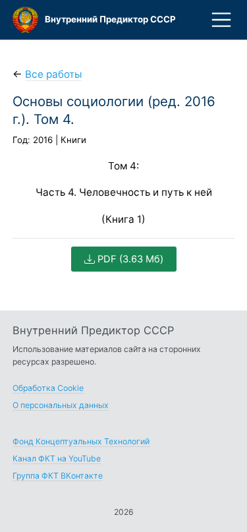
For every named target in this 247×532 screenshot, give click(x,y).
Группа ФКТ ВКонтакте (58, 476)
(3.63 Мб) (130, 259)
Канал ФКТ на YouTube (57, 458)
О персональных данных (61, 405)
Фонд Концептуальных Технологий (81, 441)
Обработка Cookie (48, 388)
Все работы (53, 74)
